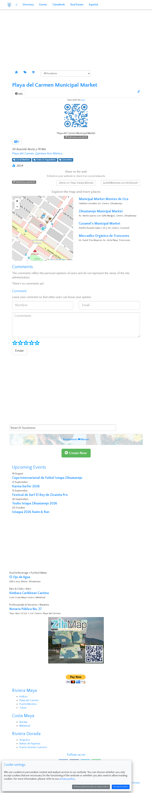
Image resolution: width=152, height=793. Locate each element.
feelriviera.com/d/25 (77, 137)
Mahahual (24, 725)
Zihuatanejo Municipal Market (101, 211)
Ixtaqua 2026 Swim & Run (30, 512)
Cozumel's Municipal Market (99, 223)
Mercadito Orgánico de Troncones (104, 236)
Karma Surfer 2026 (26, 486)
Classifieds (58, 4)
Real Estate (76, 4)
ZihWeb (136, 783)
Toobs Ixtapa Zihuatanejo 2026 (34, 503)
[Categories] (25, 72)
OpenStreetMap (61, 259)
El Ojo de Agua (19, 577)
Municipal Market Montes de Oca (103, 199)
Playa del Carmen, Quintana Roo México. (37, 153)
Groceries (66, 160)
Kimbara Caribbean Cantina (29, 593)
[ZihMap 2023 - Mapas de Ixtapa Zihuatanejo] (76, 640)
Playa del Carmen (29, 700)
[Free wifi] (17, 141)
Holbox (23, 696)
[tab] (19, 94)
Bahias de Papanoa (29, 743)
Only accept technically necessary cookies (91, 787)
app (83, 100)
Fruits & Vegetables (45, 160)
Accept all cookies (120, 787)
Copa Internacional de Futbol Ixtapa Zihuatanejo (47, 478)
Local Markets (22, 160)
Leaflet (51, 259)
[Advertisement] (76, 37)
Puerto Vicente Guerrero (33, 747)
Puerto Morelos (28, 704)
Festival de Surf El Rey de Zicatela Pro (40, 495)
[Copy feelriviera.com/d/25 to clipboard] (138, 91)
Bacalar (23, 722)
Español (93, 4)
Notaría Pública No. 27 (25, 609)
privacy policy (67, 778)
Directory (28, 4)
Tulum (23, 707)
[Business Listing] (16, 72)
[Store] (33, 72)
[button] (42, 228)
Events (43, 4)
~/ (16, 4)
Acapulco (24, 739)
